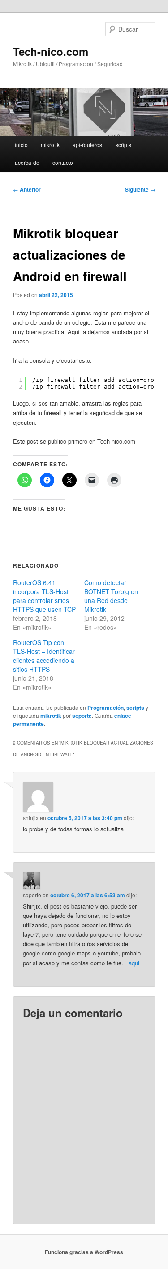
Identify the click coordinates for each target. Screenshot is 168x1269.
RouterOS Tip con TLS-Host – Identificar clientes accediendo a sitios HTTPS (44, 656)
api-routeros (87, 144)
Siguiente (140, 189)
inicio (21, 144)
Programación (105, 708)
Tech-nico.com (50, 51)
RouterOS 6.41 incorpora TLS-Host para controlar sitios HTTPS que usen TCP (44, 596)
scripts (123, 144)
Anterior (27, 189)
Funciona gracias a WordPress (84, 1252)
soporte (82, 716)
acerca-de (27, 162)
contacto (62, 162)
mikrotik (50, 144)
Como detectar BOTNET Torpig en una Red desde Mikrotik (111, 596)
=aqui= (134, 963)
